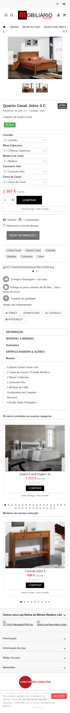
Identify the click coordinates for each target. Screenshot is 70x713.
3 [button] (12, 505)
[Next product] (66, 31)
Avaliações (12, 345)
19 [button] (16, 508)
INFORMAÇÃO (14, 332)
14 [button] (51, 505)
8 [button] (30, 505)
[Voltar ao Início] (4, 27)
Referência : (8, 111)
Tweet (13, 313)
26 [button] (40, 508)
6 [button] (23, 505)
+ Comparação (30, 219)
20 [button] (19, 508)
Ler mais (42, 279)
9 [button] (33, 505)
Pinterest (15, 319)
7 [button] (26, 505)
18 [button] (65, 505)
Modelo (10, 358)
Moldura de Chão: (14, 155)
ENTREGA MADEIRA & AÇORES (25, 351)
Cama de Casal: (12, 176)
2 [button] (37, 271)
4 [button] (16, 505)
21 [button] (23, 508)
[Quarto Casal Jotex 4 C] (28, 88)
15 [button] (54, 505)
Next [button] (65, 464)
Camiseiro (26, 256)
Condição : (34, 111)
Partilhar (32, 313)
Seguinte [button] (60, 58)
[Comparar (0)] (64, 4)
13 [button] (47, 505)
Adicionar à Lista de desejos (23, 225)
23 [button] (30, 508)
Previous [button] (4, 464)
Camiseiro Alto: (12, 166)
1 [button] (33, 271)
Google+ (55, 313)
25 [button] (37, 508)
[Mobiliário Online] (35, 15)
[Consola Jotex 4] (35, 545)
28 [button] (47, 508)
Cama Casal (14, 250)
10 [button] (37, 505)
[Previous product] (64, 31)
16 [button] (58, 505)
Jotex (41, 256)
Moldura (11, 256)
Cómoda (50, 250)
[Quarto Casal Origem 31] (35, 448)
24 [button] (33, 508)
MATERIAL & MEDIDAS (20, 338)
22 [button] (26, 508)
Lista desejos (57, 4)
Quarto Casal (33, 250)
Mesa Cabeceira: (13, 145)
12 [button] (44, 505)
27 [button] (44, 508)
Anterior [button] (9, 58)
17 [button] (61, 505)
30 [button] (54, 508)
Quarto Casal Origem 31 (35, 474)
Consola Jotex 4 (35, 571)
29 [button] (51, 508)
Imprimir (12, 219)
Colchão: (8, 135)
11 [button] (40, 505)
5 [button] (19, 505)
